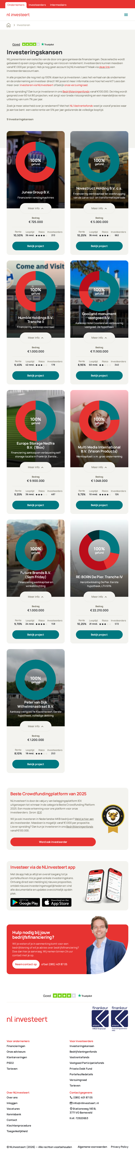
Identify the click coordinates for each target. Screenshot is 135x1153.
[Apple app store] (57, 902)
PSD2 (10, 1063)
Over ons (12, 1097)
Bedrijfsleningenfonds (76, 91)
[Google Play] (25, 902)
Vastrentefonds (79, 1057)
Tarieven (12, 1069)
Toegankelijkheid (17, 1131)
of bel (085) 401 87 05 (54, 964)
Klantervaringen (17, 1057)
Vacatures (13, 1109)
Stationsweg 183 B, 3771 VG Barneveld (83, 1110)
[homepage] (18, 14)
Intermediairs (58, 5)
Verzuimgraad (78, 1080)
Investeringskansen (82, 1046)
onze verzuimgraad (75, 85)
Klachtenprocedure (19, 1125)
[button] (126, 14)
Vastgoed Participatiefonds (87, 1063)
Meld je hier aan (84, 819)
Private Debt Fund (81, 1069)
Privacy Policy (119, 1147)
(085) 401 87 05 (81, 1097)
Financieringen (16, 1046)
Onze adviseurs (16, 1051)
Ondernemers (15, 5)
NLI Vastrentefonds (81, 106)
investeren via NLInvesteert (36, 85)
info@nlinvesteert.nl (84, 1103)
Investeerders (37, 5)
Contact (12, 1120)
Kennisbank (14, 1114)
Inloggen (12, 1103)
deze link (104, 67)
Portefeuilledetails (81, 1074)
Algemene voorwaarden (92, 1147)
